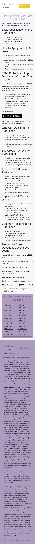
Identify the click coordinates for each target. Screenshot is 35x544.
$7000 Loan (22, 323)
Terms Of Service (24, 348)
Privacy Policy (23, 347)
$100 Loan (7, 305)
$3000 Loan (22, 318)
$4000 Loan (8, 321)
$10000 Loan (8, 329)
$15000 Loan (22, 329)
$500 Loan (7, 310)
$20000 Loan (8, 331)
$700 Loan (7, 313)
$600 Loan (21, 310)
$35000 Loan (22, 334)
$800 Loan (21, 313)
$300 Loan (7, 308)
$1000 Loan (8, 315)
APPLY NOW (23, 6)
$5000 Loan (22, 321)
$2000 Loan (8, 318)
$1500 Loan (22, 315)
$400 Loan (21, 308)
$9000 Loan (22, 326)
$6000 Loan (8, 323)
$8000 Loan (8, 326)
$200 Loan (21, 305)
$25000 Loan (22, 331)
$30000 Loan (8, 334)
